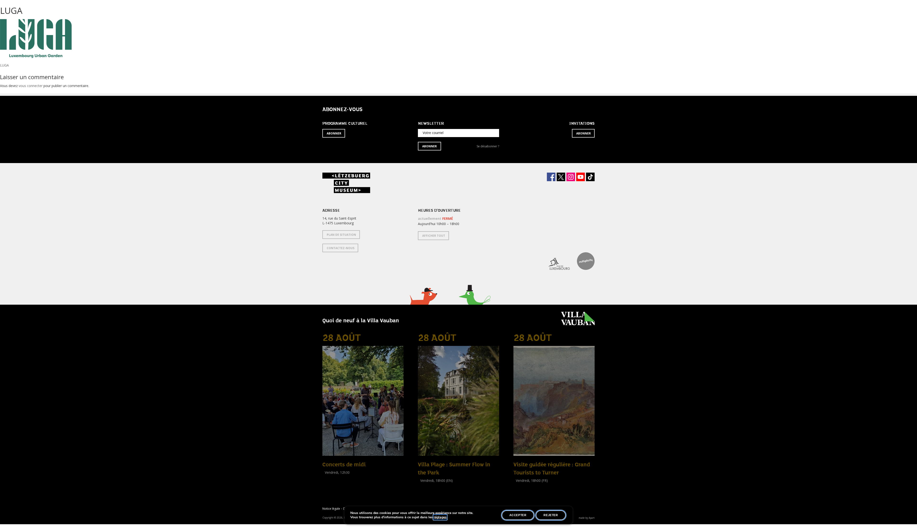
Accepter (518, 515)
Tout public (332, 477)
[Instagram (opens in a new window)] (570, 177)
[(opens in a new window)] (555, 261)
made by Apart (587, 517)
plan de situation (341, 235)
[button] (423, 302)
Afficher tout (433, 236)
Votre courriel (433, 132)
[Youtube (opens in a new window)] (580, 177)
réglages (440, 517)
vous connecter (31, 85)
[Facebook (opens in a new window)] (551, 177)
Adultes (424, 491)
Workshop (426, 485)
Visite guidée (523, 485)
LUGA (4, 65)
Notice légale (331, 509)
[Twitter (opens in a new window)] (561, 177)
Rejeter (551, 515)
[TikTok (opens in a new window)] (590, 177)
